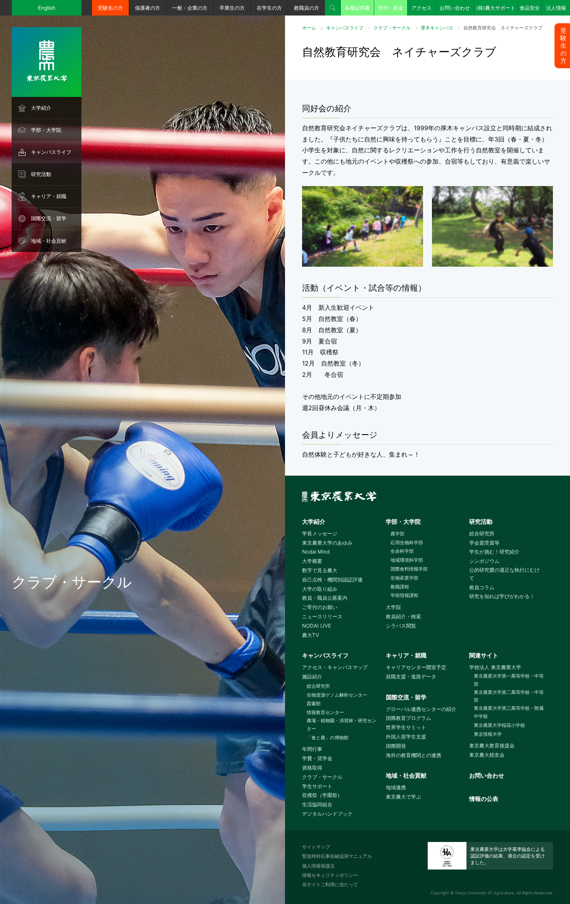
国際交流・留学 (48, 218)
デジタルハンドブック (327, 814)
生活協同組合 (317, 804)
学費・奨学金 (317, 758)
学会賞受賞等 (484, 543)
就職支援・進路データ (411, 676)
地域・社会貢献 (48, 241)
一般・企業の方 (189, 8)
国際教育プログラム (408, 718)
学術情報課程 (404, 595)
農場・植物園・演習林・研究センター (342, 724)
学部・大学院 (46, 130)
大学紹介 (41, 108)
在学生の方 (269, 8)
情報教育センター (325, 712)
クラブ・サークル (392, 28)
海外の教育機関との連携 (413, 755)
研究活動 (41, 174)
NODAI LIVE (316, 626)
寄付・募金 (390, 8)
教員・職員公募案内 (324, 598)
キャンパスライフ (51, 152)
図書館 (314, 703)
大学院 (393, 607)
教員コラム (481, 587)
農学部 (397, 534)
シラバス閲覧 (401, 626)
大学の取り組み (319, 589)
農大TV (310, 635)
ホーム (309, 28)
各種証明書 (357, 8)
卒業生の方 (232, 8)
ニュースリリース (322, 616)
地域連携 (396, 787)
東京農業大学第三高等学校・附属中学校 (509, 712)
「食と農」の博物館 (328, 737)
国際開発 (396, 746)
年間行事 (312, 749)
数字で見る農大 (319, 570)
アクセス (421, 8)
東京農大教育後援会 (492, 745)
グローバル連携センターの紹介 (421, 709)
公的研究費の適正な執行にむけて (504, 574)
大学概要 (312, 561)
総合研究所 (481, 533)
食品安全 (530, 8)
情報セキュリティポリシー (330, 875)
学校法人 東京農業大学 (495, 667)
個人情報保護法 (318, 866)
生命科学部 (402, 551)
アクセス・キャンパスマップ (335, 667)
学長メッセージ (319, 533)
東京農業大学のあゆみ (327, 543)
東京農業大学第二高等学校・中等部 (509, 696)
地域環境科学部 (406, 560)
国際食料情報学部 (409, 569)
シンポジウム (484, 561)
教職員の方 (306, 8)
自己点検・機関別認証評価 (332, 579)
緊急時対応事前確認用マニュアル (337, 856)
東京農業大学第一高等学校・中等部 (509, 680)
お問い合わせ (455, 8)
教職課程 (399, 587)
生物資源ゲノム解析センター (337, 695)
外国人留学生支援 (406, 736)
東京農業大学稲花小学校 (499, 725)
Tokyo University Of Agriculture (484, 892)
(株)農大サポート (495, 8)
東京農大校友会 (486, 755)
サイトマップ (316, 847)
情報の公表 (483, 798)
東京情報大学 (488, 734)
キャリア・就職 (48, 196)
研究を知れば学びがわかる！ (502, 596)
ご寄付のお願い (319, 607)
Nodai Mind (316, 552)
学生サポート (317, 786)
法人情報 (556, 8)
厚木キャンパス (437, 28)
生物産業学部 (404, 578)
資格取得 (312, 767)
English (46, 8)
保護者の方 (147, 8)
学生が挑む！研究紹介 (494, 552)
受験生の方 (110, 8)
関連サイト (483, 655)
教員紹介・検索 (403, 616)
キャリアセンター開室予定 (416, 667)
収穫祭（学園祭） (322, 795)
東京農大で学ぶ (403, 797)
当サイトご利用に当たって (330, 884)
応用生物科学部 (406, 542)
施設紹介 (312, 676)
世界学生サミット (406, 727)
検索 (332, 8)
